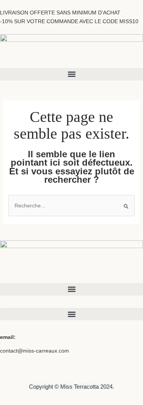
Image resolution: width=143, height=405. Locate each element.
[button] (71, 74)
